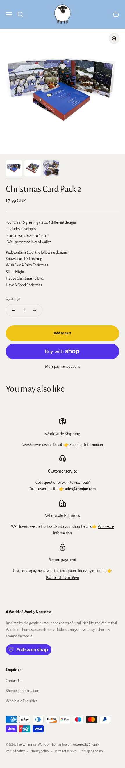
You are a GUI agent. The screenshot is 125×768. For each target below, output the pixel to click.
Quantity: (13, 299)
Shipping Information (86, 445)
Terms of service (65, 751)
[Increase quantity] (35, 310)
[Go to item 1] (14, 169)
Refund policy (15, 751)
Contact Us (14, 681)
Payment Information (62, 577)
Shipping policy (92, 751)
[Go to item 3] (51, 169)
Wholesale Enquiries (21, 701)
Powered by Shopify (86, 744)
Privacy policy (39, 751)
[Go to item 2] (32, 169)
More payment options (62, 367)
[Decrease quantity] (13, 310)
